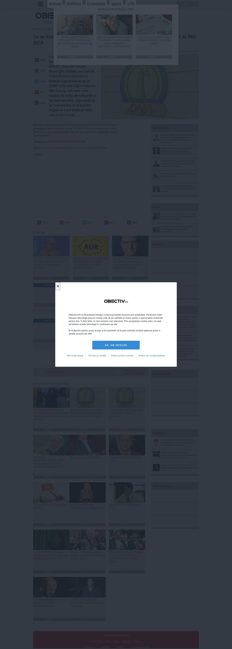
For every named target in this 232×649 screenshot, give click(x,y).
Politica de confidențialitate (151, 355)
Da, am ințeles (116, 345)
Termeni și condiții (97, 355)
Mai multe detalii (75, 355)
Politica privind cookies (122, 355)
